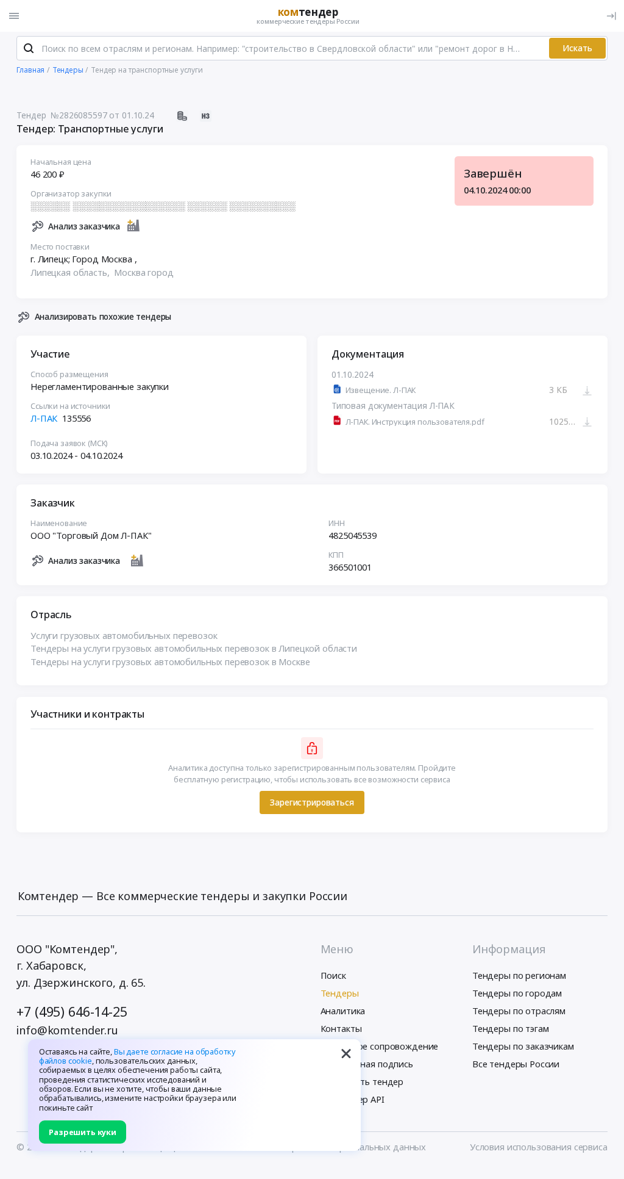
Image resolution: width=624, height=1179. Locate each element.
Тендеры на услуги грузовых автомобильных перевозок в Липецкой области (193, 648)
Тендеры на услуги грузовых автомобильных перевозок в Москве (170, 661)
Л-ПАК (43, 418)
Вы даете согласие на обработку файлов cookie (137, 1056)
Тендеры (340, 993)
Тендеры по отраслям (519, 1010)
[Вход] (611, 16)
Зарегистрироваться (311, 802)
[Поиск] (28, 48)
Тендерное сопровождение (380, 1046)
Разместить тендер (362, 1081)
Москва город (143, 272)
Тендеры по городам (517, 993)
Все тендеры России (515, 1064)
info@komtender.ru (67, 1030)
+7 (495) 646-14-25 (71, 1011)
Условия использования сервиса (539, 1147)
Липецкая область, (71, 272)
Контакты (341, 1028)
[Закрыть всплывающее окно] (346, 1054)
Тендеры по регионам (519, 975)
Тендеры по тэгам (510, 1028)
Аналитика (343, 1010)
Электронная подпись (367, 1064)
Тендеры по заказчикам (523, 1046)
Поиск (333, 975)
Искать (577, 48)
